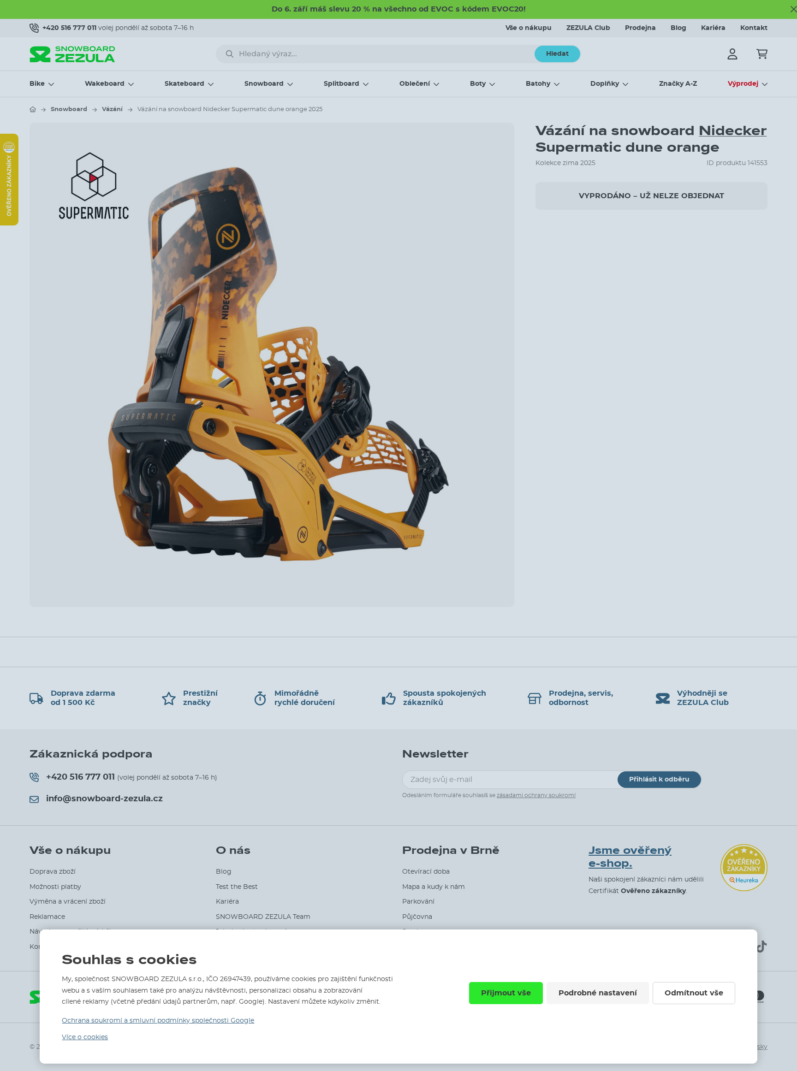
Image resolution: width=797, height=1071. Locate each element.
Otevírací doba (426, 872)
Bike (37, 84)
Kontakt (753, 28)
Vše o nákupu (529, 28)
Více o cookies (85, 1037)
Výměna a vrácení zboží (68, 902)
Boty (478, 84)
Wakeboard (105, 84)
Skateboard (184, 84)
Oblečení (414, 84)
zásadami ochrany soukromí (536, 795)
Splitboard (341, 84)
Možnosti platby (55, 887)
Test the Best (237, 887)
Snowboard (264, 84)
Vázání (112, 109)
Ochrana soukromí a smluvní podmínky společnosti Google (158, 1021)
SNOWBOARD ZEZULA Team (263, 917)
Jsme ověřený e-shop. (630, 857)
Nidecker (733, 130)
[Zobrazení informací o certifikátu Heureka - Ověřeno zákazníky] (9, 223)
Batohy (538, 84)
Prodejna (640, 28)
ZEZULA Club (588, 28)
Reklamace (47, 917)
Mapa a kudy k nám (433, 887)
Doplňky (604, 84)
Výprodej (743, 84)
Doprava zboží (53, 872)
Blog (678, 28)
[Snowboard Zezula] (72, 54)
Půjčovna (417, 917)
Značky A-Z (678, 84)
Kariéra (713, 28)
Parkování (418, 902)
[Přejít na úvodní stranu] (33, 109)
